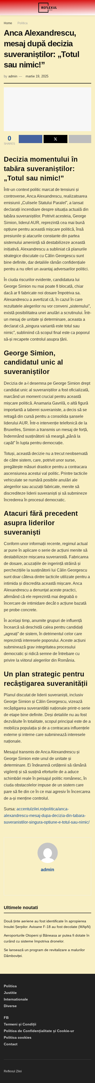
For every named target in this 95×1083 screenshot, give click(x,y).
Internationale (16, 999)
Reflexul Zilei (13, 1071)
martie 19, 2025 (37, 76)
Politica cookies (17, 1037)
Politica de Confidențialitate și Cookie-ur (39, 1031)
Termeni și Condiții (20, 1024)
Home (8, 23)
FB (6, 1018)
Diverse (10, 1006)
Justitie (10, 993)
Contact (10, 1044)
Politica (22, 23)
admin (12, 76)
